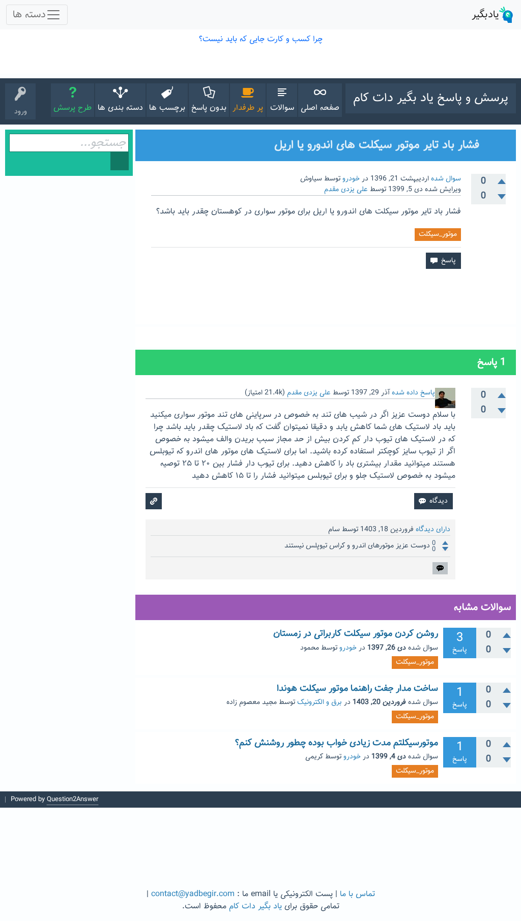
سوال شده (446, 179)
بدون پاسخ (208, 108)
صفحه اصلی (320, 108)
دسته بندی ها (120, 108)
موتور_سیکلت (438, 234)
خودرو (351, 179)
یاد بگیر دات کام (255, 906)
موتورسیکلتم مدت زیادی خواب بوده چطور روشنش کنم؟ (336, 743)
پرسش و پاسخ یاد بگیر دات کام (430, 98)
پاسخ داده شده (413, 392)
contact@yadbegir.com (193, 894)
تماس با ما (357, 894)
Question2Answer (72, 799)
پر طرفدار (248, 108)
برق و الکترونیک (319, 702)
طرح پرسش (72, 108)
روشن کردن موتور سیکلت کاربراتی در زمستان (355, 634)
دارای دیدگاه (433, 529)
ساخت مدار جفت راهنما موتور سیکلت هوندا (357, 689)
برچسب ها (167, 108)
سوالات (282, 108)
